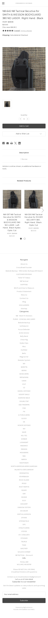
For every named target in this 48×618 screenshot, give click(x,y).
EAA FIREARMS (24, 405)
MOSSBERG (24, 453)
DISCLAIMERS (24, 305)
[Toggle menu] (3, 3)
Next (42, 210)
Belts (24, 353)
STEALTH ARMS (24, 528)
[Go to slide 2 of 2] (25, 239)
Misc (24, 346)
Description (24, 153)
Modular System (24, 360)
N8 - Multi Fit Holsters (24, 316)
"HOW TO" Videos (24, 278)
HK (24, 422)
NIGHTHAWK (24, 463)
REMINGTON (24, 473)
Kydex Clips (24, 343)
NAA (24, 456)
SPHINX (24, 518)
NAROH (24, 459)
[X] (15, 143)
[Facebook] (3, 143)
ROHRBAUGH (24, 477)
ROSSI (24, 483)
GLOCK (24, 418)
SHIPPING (24, 285)
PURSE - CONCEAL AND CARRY (24, 319)
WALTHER (24, 548)
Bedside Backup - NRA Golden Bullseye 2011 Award (24, 271)
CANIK (24, 381)
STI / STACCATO (24, 535)
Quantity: (24, 115)
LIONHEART (24, 442)
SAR (24, 494)
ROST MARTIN (24, 487)
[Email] (7, 143)
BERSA (24, 370)
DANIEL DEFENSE (24, 391)
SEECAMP (24, 504)
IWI (24, 429)
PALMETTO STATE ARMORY (24, 470)
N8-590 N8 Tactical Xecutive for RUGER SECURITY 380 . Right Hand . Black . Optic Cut (33, 219)
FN (24, 412)
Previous (3, 210)
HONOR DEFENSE (24, 425)
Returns (24, 295)
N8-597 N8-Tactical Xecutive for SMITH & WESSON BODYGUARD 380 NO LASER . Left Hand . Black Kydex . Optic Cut (12, 222)
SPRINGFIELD (24, 521)
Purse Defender (24, 329)
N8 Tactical (24, 281)
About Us (24, 264)
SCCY (24, 501)
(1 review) (17, 31)
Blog (24, 302)
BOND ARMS (24, 374)
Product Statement (24, 291)
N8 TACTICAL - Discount (24, 555)
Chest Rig (24, 340)
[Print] (11, 143)
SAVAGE (24, 497)
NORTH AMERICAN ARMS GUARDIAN (24, 466)
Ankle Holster (24, 333)
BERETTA (24, 367)
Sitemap (24, 309)
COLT (24, 384)
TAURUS (24, 542)
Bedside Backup (24, 323)
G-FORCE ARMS (24, 415)
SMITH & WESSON (24, 514)
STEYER (24, 531)
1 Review (24, 159)
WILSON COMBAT (24, 552)
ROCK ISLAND (24, 480)
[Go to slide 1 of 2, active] (21, 239)
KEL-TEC (24, 436)
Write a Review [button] (26, 31)
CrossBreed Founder (24, 267)
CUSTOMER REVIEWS (24, 274)
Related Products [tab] (24, 181)
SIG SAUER (24, 511)
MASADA (24, 449)
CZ (24, 388)
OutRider (24, 350)
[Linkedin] (19, 143)
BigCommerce (27, 607)
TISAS (24, 545)
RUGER (24, 490)
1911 (24, 364)
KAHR (24, 432)
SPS (24, 525)
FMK (24, 408)
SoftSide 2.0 (24, 326)
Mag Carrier (24, 357)
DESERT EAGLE (24, 394)
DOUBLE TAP (24, 401)
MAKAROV (24, 446)
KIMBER (24, 439)
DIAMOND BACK (24, 398)
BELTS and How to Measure (24, 288)
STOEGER (24, 538)
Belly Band (24, 336)
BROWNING (24, 377)
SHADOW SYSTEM (24, 507)
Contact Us (24, 298)
